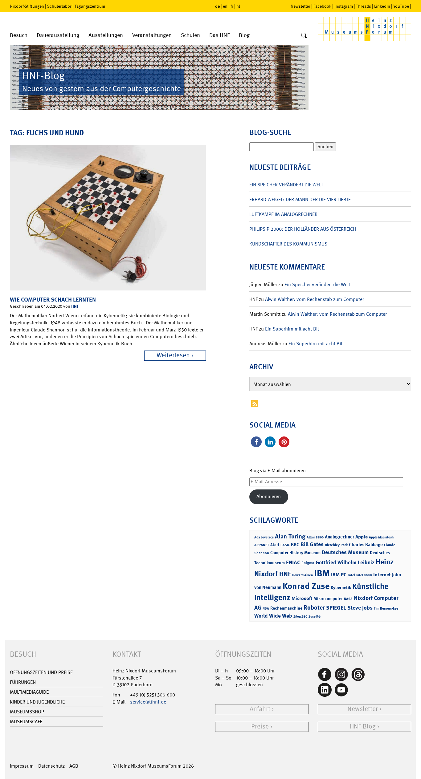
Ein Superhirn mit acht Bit (292, 329)
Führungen (23, 682)
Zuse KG (315, 616)
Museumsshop (27, 711)
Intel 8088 (364, 575)
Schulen (190, 35)
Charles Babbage (366, 545)
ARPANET (261, 544)
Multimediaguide (29, 692)
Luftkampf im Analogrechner (283, 214)
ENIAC (293, 562)
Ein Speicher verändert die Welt (286, 184)
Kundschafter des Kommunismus (288, 244)
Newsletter (300, 6)
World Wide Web (273, 615)
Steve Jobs (360, 607)
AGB (73, 766)
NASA (348, 599)
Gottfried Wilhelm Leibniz (345, 562)
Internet (382, 574)
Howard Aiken (302, 575)
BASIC (285, 545)
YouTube (401, 6)
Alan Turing (290, 536)
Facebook (322, 6)
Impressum (22, 766)
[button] (256, 441)
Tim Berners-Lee (386, 608)
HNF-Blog (363, 726)
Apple (361, 537)
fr (232, 6)
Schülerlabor (59, 6)
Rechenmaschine (286, 608)
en (225, 6)
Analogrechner (339, 537)
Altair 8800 (315, 537)
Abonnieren (268, 496)
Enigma (307, 563)
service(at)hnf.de (148, 702)
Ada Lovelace (264, 537)
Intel (351, 575)
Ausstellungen (105, 35)
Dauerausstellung (58, 35)
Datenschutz (51, 766)
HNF (75, 306)
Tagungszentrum (90, 6)
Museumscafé (26, 721)
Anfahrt (260, 709)
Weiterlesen (173, 355)
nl (238, 6)
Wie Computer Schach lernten (53, 299)
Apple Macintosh (381, 537)
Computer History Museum (295, 552)
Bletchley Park (336, 544)
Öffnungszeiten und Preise (41, 672)
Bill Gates (312, 544)
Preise (260, 726)
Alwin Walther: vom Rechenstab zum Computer (314, 299)
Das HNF (219, 35)
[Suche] (304, 36)
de (217, 6)
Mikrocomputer (328, 598)
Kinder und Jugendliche (37, 702)
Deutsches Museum (345, 552)
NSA (266, 608)
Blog (244, 35)
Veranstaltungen (152, 35)
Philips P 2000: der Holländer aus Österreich (302, 229)
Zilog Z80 (300, 616)
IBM (322, 573)
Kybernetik (341, 587)
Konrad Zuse (306, 586)
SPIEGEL (336, 607)
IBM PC (338, 574)
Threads (363, 6)
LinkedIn (382, 6)
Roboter (314, 607)
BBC (295, 545)
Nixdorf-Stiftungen (27, 6)
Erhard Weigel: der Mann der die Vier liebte (300, 199)
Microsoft (302, 598)
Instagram (343, 6)
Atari (274, 544)
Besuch (18, 35)
